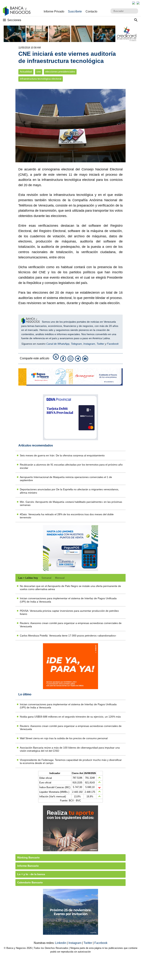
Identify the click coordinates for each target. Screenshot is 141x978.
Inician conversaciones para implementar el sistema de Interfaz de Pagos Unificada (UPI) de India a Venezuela (68, 600)
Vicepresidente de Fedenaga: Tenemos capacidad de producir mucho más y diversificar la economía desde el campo (71, 761)
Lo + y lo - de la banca (31, 874)
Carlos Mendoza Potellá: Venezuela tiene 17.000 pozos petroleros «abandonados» (68, 635)
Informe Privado (54, 11)
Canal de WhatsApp (57, 343)
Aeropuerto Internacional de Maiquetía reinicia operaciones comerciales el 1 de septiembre (66, 479)
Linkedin (61, 942)
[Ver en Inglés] (133, 2)
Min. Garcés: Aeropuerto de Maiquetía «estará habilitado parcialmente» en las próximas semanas (71, 503)
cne (39, 71)
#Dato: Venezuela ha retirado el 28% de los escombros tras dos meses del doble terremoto (67, 516)
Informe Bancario (28, 865)
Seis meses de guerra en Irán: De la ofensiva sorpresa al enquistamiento (62, 455)
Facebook (113, 343)
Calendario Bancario (30, 882)
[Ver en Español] (138, 2)
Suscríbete (75, 11)
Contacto (91, 11)
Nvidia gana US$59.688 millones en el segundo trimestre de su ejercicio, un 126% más (70, 716)
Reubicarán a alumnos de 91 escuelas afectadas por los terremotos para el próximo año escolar (71, 466)
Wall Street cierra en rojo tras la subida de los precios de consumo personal (64, 738)
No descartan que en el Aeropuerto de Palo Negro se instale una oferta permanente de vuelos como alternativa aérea (70, 588)
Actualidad (26, 71)
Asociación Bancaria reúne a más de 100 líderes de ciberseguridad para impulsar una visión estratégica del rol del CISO (70, 749)
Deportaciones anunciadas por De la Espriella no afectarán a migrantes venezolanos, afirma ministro (69, 491)
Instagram (89, 343)
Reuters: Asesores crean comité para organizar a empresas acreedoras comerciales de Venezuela (71, 625)
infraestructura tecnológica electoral (40, 78)
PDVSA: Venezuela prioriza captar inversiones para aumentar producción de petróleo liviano (69, 612)
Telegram (76, 343)
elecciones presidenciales (60, 71)
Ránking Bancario (28, 857)
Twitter (100, 343)
